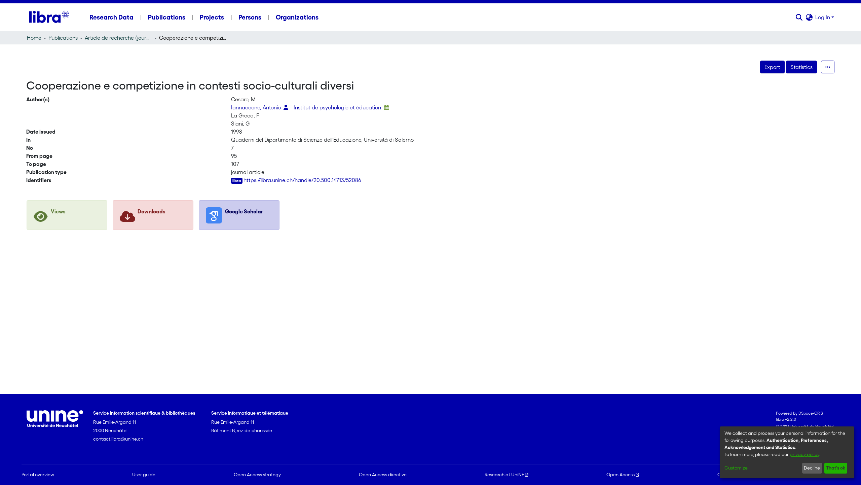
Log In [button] (823, 17)
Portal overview (38, 474)
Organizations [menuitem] (297, 17)
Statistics (801, 67)
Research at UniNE (504, 474)
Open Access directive (383, 474)
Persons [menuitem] (249, 17)
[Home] (49, 17)
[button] (799, 17)
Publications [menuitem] (166, 17)
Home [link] (34, 38)
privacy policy (804, 454)
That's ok (835, 468)
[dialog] (787, 452)
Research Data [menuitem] (111, 17)
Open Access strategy (257, 474)
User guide (143, 474)
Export (772, 67)
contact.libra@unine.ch (118, 439)
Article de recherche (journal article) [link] (118, 38)
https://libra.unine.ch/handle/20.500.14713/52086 (302, 180)
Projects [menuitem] (212, 17)
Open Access (620, 474)
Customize (736, 468)
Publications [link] (63, 38)
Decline (812, 468)
